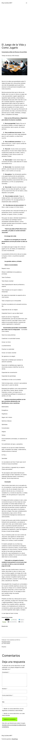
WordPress (15, 739)
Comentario (5, 672)
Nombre (4, 688)
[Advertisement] (14, 25)
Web (3, 702)
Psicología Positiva (6, 641)
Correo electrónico (7, 695)
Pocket (4, 622)
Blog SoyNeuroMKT (7, 3)
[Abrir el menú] (26, 3)
